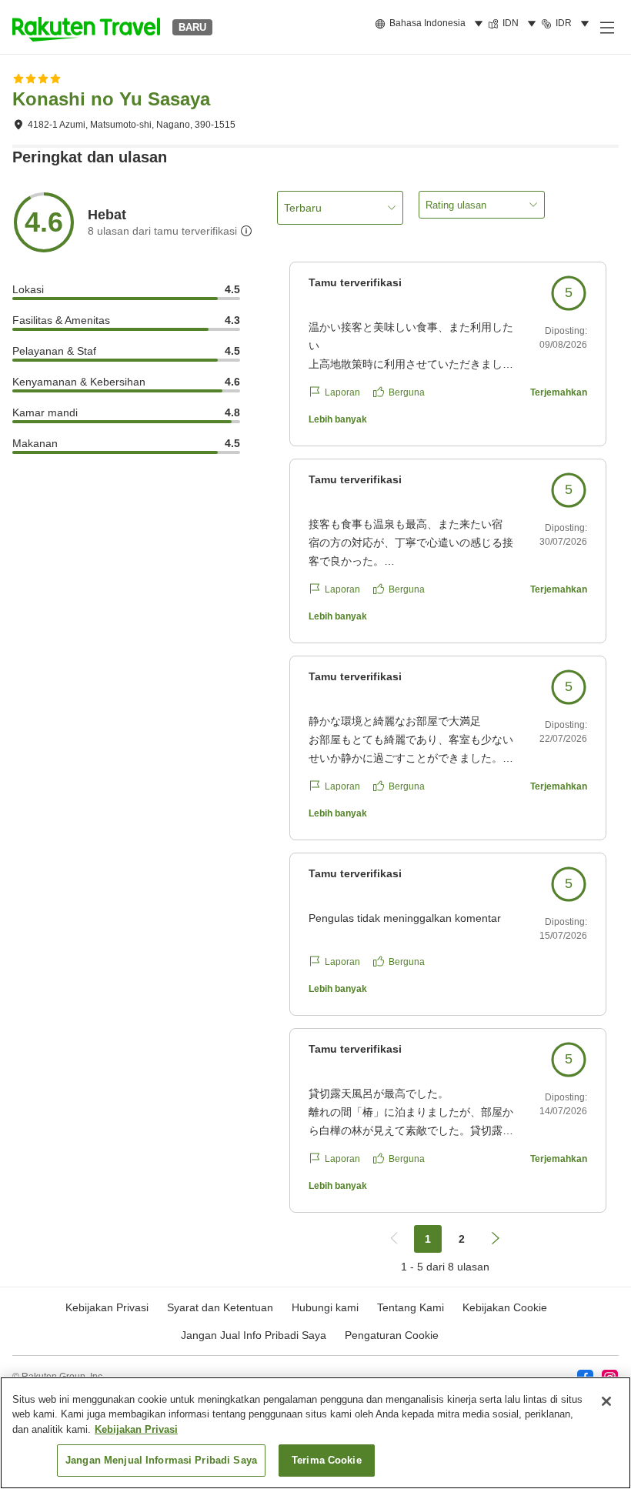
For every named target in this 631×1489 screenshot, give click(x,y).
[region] (315, 1433)
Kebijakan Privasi (136, 1429)
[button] (86, 27)
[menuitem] (431, 24)
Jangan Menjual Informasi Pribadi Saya (161, 1460)
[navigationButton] (394, 1239)
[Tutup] (606, 1401)
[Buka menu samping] (606, 27)
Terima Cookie (327, 1460)
